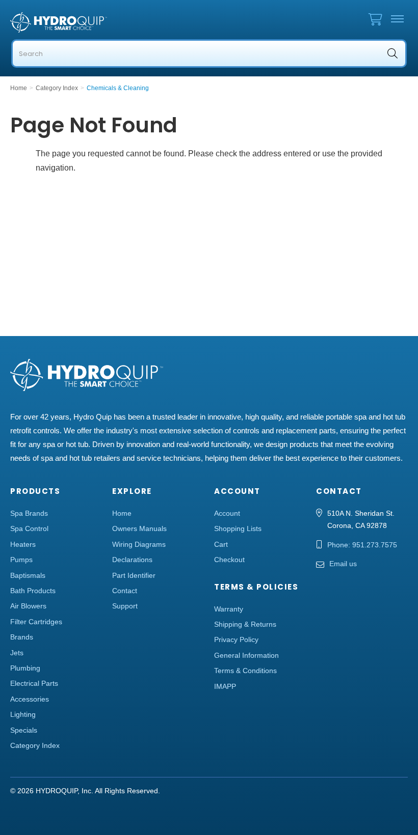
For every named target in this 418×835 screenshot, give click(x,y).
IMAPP (225, 686)
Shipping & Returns (245, 624)
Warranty (228, 609)
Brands (21, 637)
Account (227, 513)
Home (122, 513)
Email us (343, 564)
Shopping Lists (238, 528)
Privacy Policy (236, 639)
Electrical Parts (34, 683)
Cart (221, 544)
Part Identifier (133, 575)
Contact (124, 591)
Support (125, 606)
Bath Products (33, 591)
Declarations (132, 559)
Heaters (23, 544)
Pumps (21, 559)
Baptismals (27, 575)
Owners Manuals (139, 528)
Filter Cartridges (36, 622)
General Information (246, 655)
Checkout (229, 559)
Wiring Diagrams (139, 544)
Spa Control (29, 528)
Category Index (35, 745)
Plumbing (25, 668)
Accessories (29, 699)
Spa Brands (29, 513)
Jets (16, 653)
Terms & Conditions (245, 670)
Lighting (23, 714)
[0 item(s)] (378, 17)
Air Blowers (28, 606)
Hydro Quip (91, 22)
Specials (23, 730)
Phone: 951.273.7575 (362, 545)
